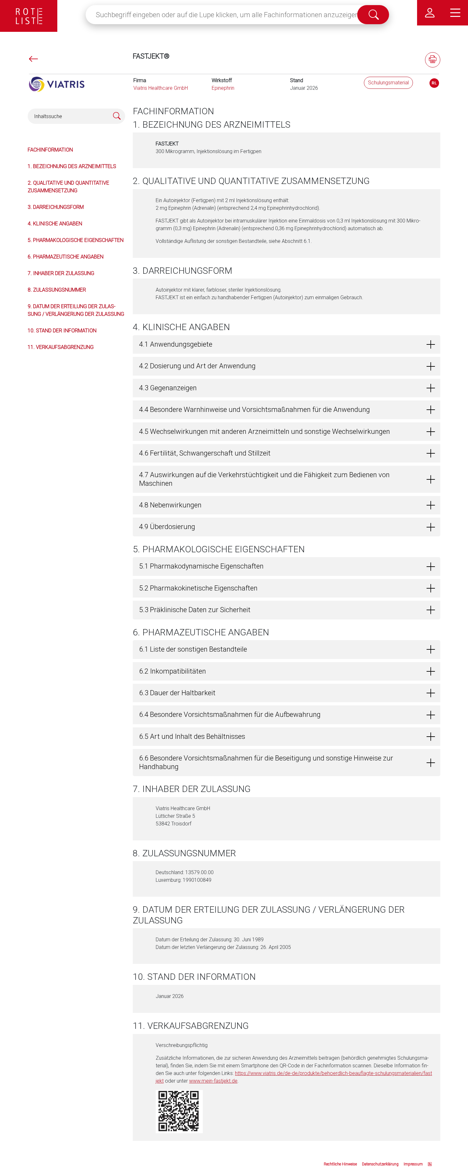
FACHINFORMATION (50, 150)
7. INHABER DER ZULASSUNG (61, 273)
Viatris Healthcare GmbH (160, 88)
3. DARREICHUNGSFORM (56, 207)
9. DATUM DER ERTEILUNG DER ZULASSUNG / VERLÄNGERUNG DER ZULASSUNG (76, 310)
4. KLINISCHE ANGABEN (55, 224)
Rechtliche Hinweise (340, 1164)
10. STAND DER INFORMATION (62, 331)
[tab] (286, 344)
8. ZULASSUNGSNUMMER (57, 290)
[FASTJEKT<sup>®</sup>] (434, 83)
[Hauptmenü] (455, 12)
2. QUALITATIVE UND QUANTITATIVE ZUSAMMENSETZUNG (68, 187)
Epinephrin (223, 88)
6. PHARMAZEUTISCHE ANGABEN (65, 257)
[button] (286, 344)
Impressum (413, 1164)
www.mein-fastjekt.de (213, 1081)
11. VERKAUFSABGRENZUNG (61, 347)
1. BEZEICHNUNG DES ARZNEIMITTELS (72, 166)
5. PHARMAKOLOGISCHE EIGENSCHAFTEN (76, 240)
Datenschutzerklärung (380, 1164)
